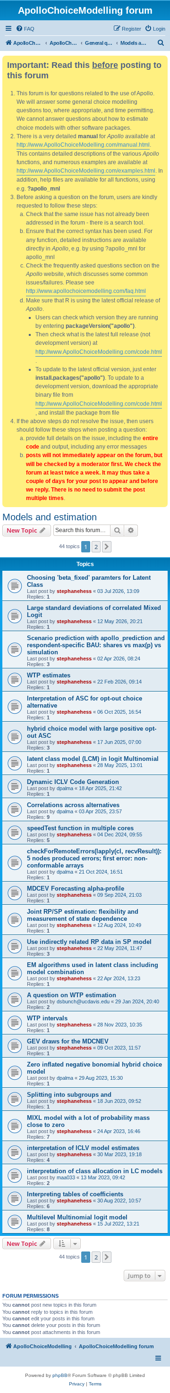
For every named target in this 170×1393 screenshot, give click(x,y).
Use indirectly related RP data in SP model (89, 941)
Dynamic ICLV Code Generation (73, 781)
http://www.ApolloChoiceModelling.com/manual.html (83, 145)
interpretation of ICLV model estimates (83, 1147)
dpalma (65, 788)
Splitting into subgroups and (69, 1094)
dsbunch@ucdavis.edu (83, 1001)
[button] (106, 546)
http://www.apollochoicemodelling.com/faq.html (86, 291)
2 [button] (96, 546)
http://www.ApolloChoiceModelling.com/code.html (98, 352)
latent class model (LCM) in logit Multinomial (93, 758)
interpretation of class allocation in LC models (94, 1171)
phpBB (60, 1375)
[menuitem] (25, 28)
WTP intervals (47, 1018)
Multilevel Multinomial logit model (77, 1217)
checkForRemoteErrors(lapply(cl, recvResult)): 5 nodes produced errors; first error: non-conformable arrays (94, 858)
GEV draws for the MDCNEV (68, 1041)
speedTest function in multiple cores (80, 828)
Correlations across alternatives (73, 805)
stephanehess (74, 591)
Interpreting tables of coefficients (75, 1194)
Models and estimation (49, 517)
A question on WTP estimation (71, 995)
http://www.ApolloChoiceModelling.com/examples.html (86, 170)
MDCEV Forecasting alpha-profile (75, 888)
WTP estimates (48, 675)
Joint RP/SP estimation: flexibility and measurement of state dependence (82, 915)
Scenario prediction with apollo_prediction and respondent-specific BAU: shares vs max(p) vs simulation (96, 645)
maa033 (66, 1177)
